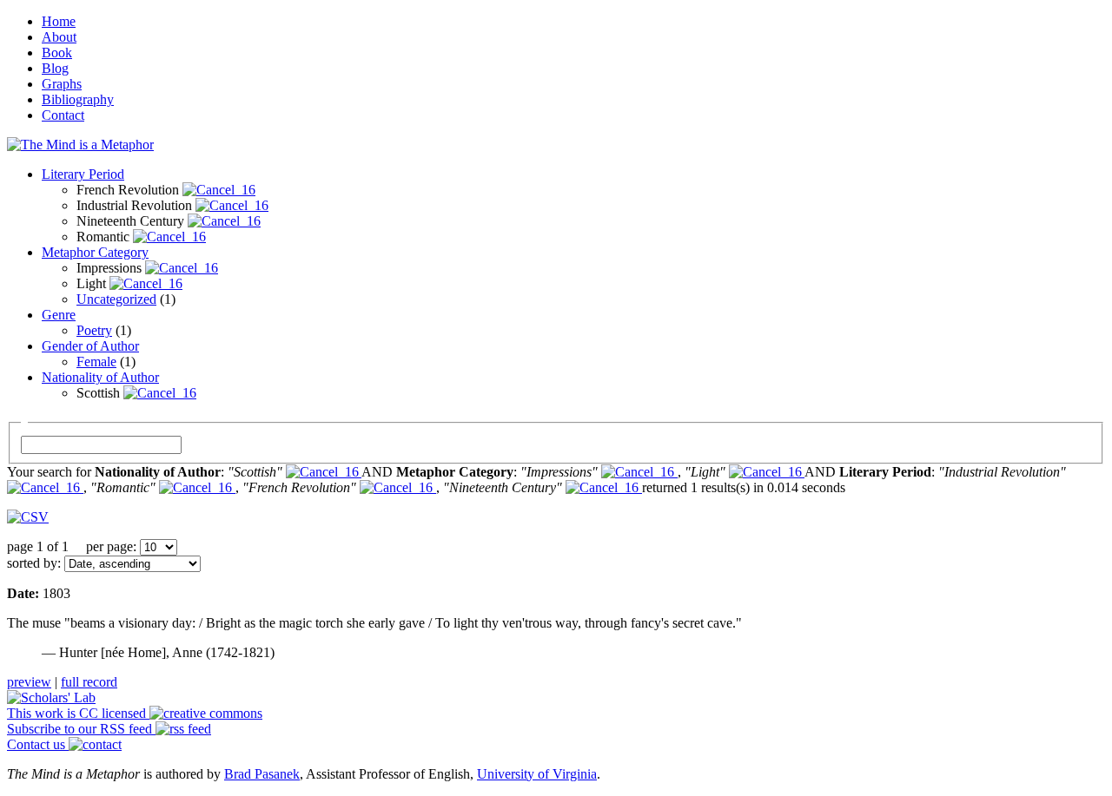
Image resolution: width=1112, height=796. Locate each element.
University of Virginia (537, 773)
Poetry (94, 330)
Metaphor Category (95, 252)
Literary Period (83, 174)
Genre (59, 314)
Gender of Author (90, 346)
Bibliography (78, 99)
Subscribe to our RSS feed (81, 728)
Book (57, 52)
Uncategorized (116, 299)
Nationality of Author (100, 377)
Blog (55, 68)
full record (89, 681)
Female (96, 361)
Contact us (38, 744)
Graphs (62, 83)
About (59, 37)
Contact (63, 115)
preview (29, 681)
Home (59, 21)
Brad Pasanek (262, 773)
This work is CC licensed (78, 713)
